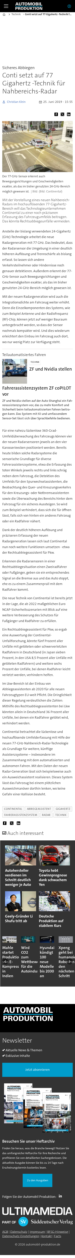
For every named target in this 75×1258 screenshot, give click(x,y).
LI (61, 1196)
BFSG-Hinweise (57, 1232)
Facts (57, 1236)
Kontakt (46, 1236)
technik (60, 815)
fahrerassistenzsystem (20, 815)
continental (13, 809)
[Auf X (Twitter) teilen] (63, 115)
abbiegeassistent (39, 809)
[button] (5, 961)
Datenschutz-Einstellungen (20, 1236)
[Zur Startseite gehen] (29, 6)
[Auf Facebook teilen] (57, 115)
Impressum (37, 1232)
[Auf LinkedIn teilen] (70, 115)
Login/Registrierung (70, 6)
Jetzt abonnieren (37, 1069)
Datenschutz (18, 1232)
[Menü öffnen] (6, 6)
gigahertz (63, 809)
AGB (5, 1232)
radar (46, 815)
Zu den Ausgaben (37, 1180)
